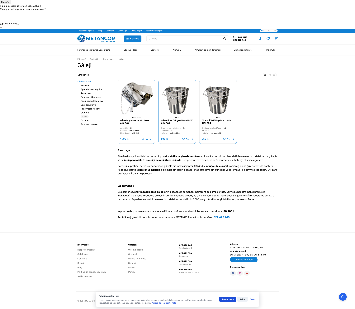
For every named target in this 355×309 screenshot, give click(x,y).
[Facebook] (233, 273)
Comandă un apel (244, 259)
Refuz (242, 299)
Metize (131, 267)
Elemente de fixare (243, 50)
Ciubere (85, 112)
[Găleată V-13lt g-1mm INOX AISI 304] (218, 98)
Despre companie (86, 31)
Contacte (110, 31)
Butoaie (85, 85)
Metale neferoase (137, 258)
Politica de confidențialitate (163, 303)
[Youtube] (247, 273)
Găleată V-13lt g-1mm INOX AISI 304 (216, 121)
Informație (83, 245)
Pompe (131, 272)
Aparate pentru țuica (91, 89)
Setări (252, 299)
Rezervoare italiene (91, 108)
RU (268, 31)
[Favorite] (268, 38)
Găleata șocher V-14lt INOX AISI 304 (134, 121)
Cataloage (122, 31)
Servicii (132, 263)
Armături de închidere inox (207, 50)
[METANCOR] (96, 38)
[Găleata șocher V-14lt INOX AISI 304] (136, 98)
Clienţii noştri (136, 31)
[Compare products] (260, 38)
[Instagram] (240, 273)
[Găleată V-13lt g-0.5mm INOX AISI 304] (177, 98)
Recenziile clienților (154, 31)
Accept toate (228, 299)
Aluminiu (177, 50)
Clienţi (80, 263)
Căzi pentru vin (89, 105)
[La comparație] (151, 139)
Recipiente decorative (92, 101)
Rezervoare (85, 81)
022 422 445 (239, 40)
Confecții (155, 50)
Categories (83, 74)
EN (275, 31)
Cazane (84, 120)
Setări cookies (84, 276)
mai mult (270, 50)
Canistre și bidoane (91, 97)
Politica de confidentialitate (91, 272)
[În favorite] (147, 139)
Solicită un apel (240, 37)
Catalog (132, 245)
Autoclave (86, 93)
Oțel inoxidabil (130, 50)
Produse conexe (89, 124)
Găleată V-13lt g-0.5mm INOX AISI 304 (177, 121)
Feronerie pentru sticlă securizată (93, 50)
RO (262, 31)
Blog (100, 31)
